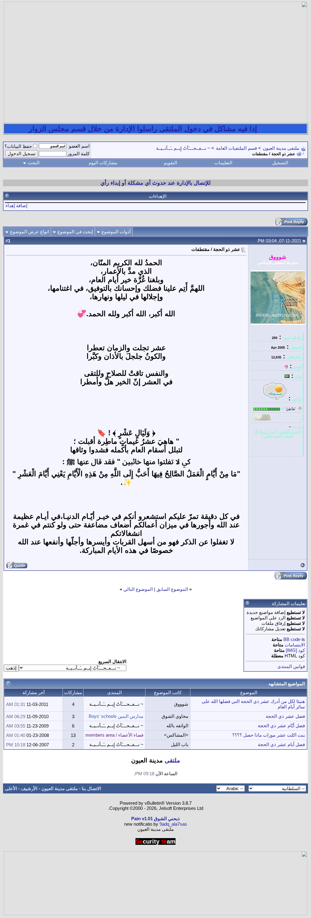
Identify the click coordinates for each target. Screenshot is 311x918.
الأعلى (11, 788)
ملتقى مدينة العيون (281, 148)
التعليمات (223, 162)
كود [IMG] (295, 650)
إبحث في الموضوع (75, 231)
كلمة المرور (78, 153)
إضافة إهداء (16, 205)
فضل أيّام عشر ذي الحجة (281, 725)
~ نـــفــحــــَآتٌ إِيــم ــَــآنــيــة (183, 148)
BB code (291, 639)
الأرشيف (29, 788)
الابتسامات (295, 644)
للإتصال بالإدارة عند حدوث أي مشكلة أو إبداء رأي (155, 183)
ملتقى (172, 760)
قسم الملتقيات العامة (236, 148)
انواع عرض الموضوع (29, 231)
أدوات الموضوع (116, 231)
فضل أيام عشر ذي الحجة (281, 744)
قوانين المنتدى (291, 666)
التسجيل (280, 162)
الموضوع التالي (138, 589)
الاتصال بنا (91, 788)
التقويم (170, 162)
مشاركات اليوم (103, 162)
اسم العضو (79, 146)
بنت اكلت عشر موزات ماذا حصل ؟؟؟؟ (268, 735)
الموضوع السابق (172, 589)
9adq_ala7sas (173, 824)
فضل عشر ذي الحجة (285, 716)
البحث (33, 162)
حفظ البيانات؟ (18, 146)
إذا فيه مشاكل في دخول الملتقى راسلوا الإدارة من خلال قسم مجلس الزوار (159, 129)
